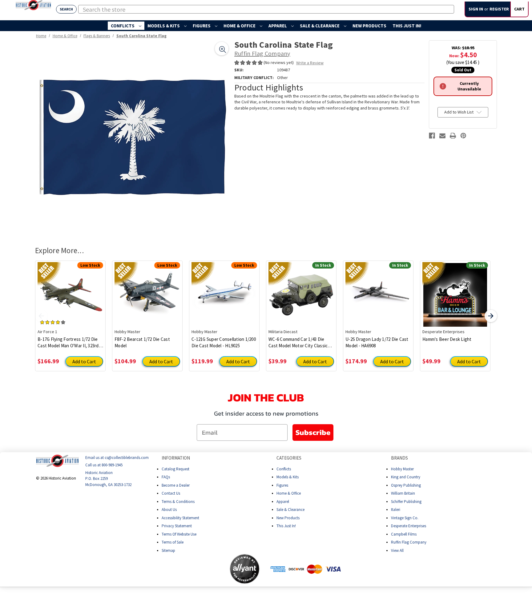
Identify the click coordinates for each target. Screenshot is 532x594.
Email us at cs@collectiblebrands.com (117, 457)
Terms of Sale (172, 542)
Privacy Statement (177, 525)
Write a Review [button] (310, 63)
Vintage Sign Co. (404, 517)
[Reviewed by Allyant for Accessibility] (244, 568)
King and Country (405, 477)
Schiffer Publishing (406, 501)
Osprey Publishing (406, 485)
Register (499, 9)
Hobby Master (402, 469)
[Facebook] (432, 135)
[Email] (442, 135)
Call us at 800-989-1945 (104, 465)
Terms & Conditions (178, 501)
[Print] (453, 135)
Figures (202, 26)
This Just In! (407, 26)
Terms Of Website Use (179, 534)
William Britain (403, 493)
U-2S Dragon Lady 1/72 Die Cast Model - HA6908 (377, 342)
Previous (41, 316)
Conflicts (123, 26)
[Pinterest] (463, 135)
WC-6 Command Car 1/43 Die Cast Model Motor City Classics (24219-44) (299, 342)
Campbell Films (404, 534)
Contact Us (171, 493)
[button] (205, 568)
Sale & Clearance (320, 26)
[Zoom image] (221, 48)
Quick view (70, 290)
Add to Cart (84, 361)
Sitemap (168, 550)
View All (397, 550)
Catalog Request (175, 469)
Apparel (278, 26)
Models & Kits (164, 26)
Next (491, 316)
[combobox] (266, 9)
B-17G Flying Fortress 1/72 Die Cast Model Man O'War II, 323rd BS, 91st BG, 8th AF (68, 342)
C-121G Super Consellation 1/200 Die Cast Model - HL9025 (223, 342)
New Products (369, 26)
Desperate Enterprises (408, 525)
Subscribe (313, 432)
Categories (288, 458)
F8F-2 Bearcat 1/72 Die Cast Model (142, 342)
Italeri (395, 509)
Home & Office (240, 26)
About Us (169, 509)
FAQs (166, 477)
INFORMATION (176, 458)
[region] (132, 137)
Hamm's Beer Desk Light (447, 339)
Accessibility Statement (180, 517)
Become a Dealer (176, 485)
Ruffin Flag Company (408, 542)
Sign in (476, 9)
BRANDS (399, 458)
